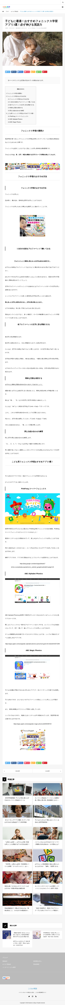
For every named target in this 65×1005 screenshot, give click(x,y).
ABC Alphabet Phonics (15, 119)
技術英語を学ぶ (37, 961)
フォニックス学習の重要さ (14, 93)
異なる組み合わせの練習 (16, 110)
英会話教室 (36, 964)
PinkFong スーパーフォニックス (18, 116)
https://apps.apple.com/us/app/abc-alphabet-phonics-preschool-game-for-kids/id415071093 (32, 644)
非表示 (22, 89)
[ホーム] (3, 11)
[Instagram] (32, 996)
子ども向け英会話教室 (41, 28)
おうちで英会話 (31, 28)
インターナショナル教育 (9, 967)
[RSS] (36, 996)
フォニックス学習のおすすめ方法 (16, 96)
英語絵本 (5, 961)
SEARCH (63, 2)
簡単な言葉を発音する (15, 107)
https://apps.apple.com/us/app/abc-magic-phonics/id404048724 (32, 724)
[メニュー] (62, 7)
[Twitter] (29, 996)
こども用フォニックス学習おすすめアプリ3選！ (20, 113)
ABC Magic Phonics (14, 122)
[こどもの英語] (6, 7)
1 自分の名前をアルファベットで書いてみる (21, 102)
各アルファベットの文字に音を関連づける (21, 105)
